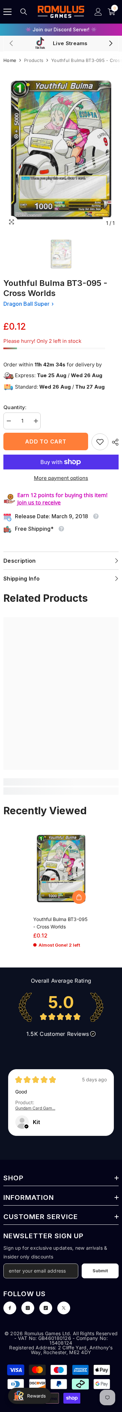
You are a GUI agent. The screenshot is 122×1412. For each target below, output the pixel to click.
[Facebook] (9, 1308)
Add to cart (45, 441)
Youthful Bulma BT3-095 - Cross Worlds (60, 922)
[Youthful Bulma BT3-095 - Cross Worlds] (61, 868)
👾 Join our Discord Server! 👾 (61, 29)
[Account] (98, 11)
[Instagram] (27, 1308)
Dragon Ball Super (26, 303)
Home (9, 60)
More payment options (61, 478)
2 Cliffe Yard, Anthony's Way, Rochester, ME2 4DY (72, 1350)
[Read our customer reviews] (61, 1007)
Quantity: (15, 407)
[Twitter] (63, 1308)
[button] (26, 1126)
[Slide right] (110, 44)
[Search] (24, 12)
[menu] (7, 12)
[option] (61, 29)
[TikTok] (45, 1308)
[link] (100, 441)
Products (33, 60)
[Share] (113, 442)
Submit (100, 1270)
